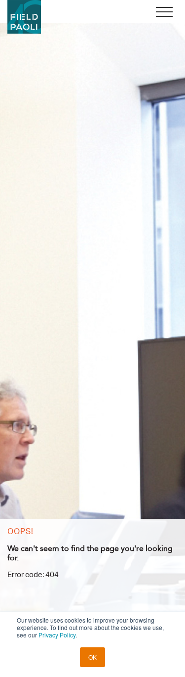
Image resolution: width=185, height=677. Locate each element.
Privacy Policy (56, 635)
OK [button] (92, 657)
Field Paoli (24, 17)
